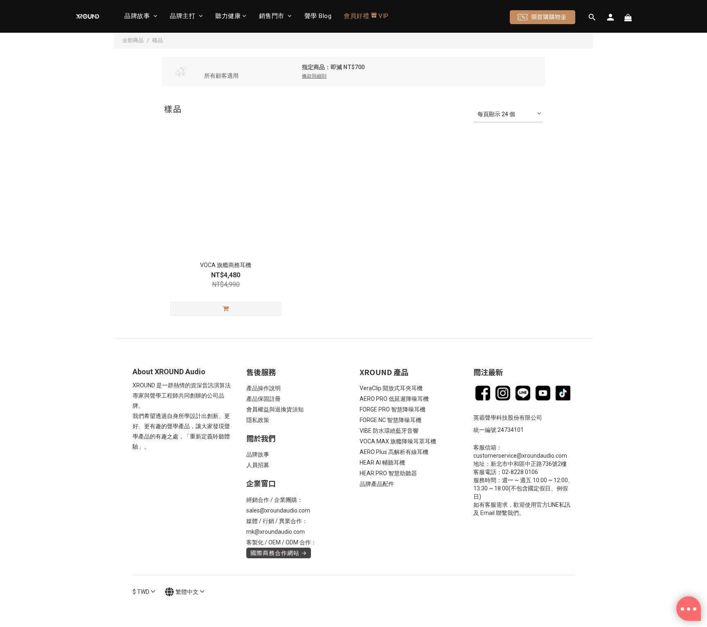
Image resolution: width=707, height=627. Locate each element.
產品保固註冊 (263, 399)
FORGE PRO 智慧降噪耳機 (393, 409)
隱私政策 (257, 420)
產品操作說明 (263, 388)
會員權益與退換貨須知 (275, 409)
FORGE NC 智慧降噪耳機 (390, 420)
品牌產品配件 (377, 484)
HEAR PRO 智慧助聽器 (388, 473)
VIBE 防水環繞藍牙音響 (389, 430)
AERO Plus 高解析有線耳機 (394, 452)
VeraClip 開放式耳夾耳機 (391, 388)
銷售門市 (272, 16)
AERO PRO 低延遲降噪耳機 (394, 399)
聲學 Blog (318, 16)
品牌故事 (138, 16)
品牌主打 (183, 16)
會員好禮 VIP (366, 16)
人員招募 (257, 465)
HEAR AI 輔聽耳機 (382, 462)
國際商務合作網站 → (278, 553)
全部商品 (133, 40)
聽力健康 (228, 16)
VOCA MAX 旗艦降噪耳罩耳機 (398, 441)
